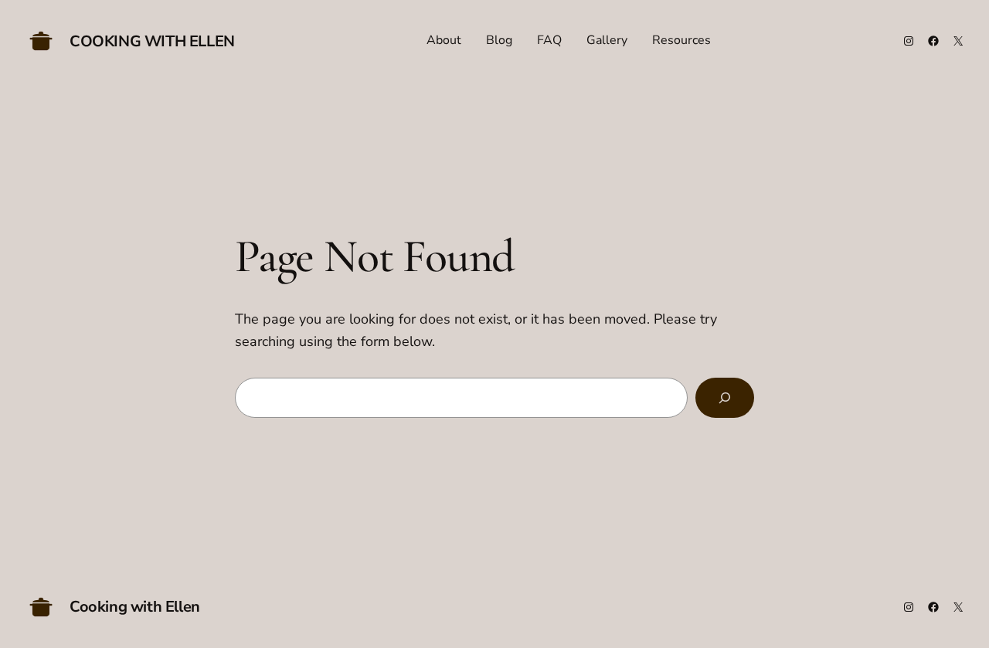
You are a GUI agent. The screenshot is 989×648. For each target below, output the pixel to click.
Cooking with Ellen (152, 41)
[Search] (724, 398)
